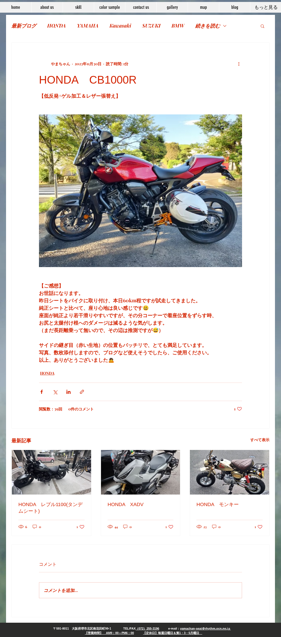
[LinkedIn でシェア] (68, 391)
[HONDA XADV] (140, 472)
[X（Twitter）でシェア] (55, 391)
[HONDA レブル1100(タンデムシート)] (51, 472)
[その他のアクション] (238, 63)
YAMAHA (88, 25)
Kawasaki (120, 25)
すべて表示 (259, 439)
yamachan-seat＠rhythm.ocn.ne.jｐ (205, 628)
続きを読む (207, 25)
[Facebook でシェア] (41, 391)
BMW (178, 25)
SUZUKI (151, 25)
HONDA (56, 25)
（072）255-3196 (147, 628)
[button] (262, 26)
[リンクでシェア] (82, 391)
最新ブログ (24, 25)
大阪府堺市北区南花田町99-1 (91, 628)
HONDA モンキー (217, 504)
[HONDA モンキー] (229, 472)
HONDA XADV (126, 504)
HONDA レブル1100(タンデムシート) (50, 508)
